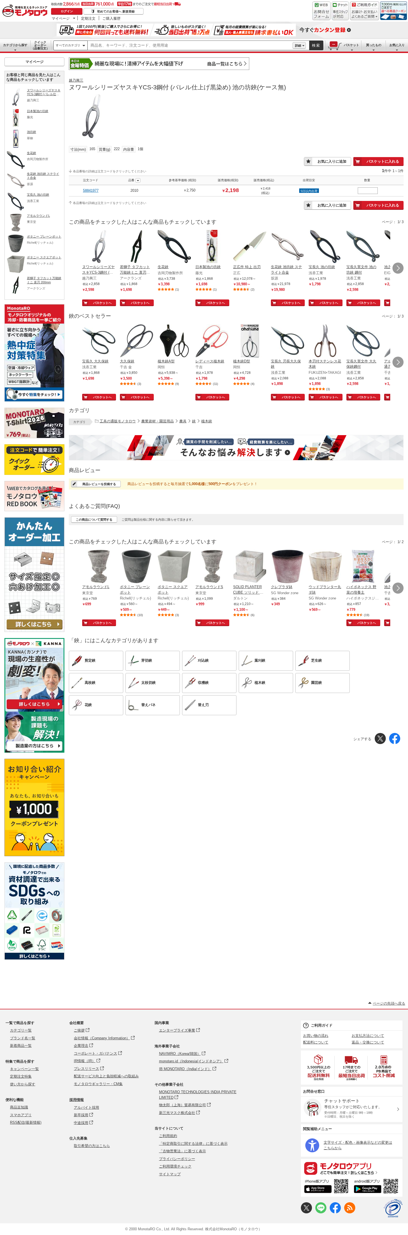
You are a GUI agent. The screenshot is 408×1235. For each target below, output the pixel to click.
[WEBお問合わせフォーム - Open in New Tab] (321, 10)
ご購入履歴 (111, 18)
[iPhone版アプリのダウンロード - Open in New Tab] (326, 1187)
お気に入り (397, 45)
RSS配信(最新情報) (25, 1122)
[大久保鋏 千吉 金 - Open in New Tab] (136, 341)
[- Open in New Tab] (319, 1067)
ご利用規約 (168, 1136)
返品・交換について (368, 1042)
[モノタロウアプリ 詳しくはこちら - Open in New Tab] (351, 1168)
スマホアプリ (21, 1115)
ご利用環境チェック (175, 1166)
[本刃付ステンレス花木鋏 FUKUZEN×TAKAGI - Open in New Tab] (325, 341)
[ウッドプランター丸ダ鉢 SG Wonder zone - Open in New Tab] (325, 567)
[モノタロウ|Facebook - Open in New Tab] (335, 1212)
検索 (316, 45)
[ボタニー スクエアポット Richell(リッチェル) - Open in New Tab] (174, 567)
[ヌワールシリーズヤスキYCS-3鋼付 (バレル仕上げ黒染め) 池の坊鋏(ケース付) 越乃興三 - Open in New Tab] (98, 247)
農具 (183, 421)
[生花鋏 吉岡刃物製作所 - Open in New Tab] (174, 247)
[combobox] (190, 45)
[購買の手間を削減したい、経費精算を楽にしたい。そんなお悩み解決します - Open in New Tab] (236, 447)
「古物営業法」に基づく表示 (182, 1151)
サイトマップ (170, 1174)
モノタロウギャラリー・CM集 (98, 1084)
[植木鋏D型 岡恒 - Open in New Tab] (249, 341)
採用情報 (76, 1100)
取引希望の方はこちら (92, 1146)
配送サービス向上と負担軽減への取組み (106, 1076)
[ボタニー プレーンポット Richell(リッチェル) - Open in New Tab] (136, 567)
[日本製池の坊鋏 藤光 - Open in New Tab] (212, 247)
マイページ (61, 18)
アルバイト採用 (86, 1107)
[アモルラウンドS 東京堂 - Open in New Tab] (212, 567)
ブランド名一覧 (22, 1038)
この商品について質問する (94, 519)
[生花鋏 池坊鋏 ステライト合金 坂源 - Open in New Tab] (287, 247)
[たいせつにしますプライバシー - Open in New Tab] (393, 1208)
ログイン (67, 11)
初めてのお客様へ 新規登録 (116, 11)
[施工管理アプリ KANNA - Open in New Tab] (34, 709)
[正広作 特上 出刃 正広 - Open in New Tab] (249, 247)
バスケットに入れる (383, 161)
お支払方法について (368, 1036)
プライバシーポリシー (177, 1159)
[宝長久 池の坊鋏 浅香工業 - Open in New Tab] (325, 247)
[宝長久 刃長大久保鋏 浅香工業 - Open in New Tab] (287, 341)
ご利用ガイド (322, 1025)
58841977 (91, 190)
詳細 (298, 45)
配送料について (315, 1042)
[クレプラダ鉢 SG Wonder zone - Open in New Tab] (287, 567)
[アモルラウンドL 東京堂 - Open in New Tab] (98, 567)
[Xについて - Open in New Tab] (306, 1212)
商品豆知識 (19, 1107)
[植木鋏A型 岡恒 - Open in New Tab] (174, 341)
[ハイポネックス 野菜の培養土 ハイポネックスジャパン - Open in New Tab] (363, 567)
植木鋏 (206, 421)
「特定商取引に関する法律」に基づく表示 (193, 1143)
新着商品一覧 (21, 1046)
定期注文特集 (21, 1076)
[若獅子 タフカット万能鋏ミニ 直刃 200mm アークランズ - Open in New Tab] (136, 247)
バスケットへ (102, 302)
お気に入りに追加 (332, 161)
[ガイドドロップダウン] (364, 14)
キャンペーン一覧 (24, 1069)
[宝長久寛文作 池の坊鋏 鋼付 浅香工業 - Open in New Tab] (363, 247)
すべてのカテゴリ (68, 45)
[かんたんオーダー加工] (34, 630)
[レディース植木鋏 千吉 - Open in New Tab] (212, 341)
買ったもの (373, 45)
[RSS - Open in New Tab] (349, 1212)
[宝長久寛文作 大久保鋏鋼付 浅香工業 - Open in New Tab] (363, 341)
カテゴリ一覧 (21, 1030)
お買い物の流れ (315, 1036)
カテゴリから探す (15, 45)
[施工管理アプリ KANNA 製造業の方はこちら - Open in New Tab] (34, 751)
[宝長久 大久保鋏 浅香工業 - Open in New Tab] (98, 341)
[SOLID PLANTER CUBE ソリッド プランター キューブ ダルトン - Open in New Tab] (249, 567)
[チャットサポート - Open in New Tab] (340, 10)
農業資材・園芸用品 (157, 421)
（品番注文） (40, 45)
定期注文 (88, 18)
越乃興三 (76, 80)
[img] (26, 11)
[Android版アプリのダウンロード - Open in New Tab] (377, 1187)
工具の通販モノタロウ (118, 421)
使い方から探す (22, 1084)
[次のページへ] (398, 268)
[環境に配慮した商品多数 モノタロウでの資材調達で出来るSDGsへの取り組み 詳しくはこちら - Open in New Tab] (34, 958)
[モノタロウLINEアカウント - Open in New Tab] (320, 1212)
